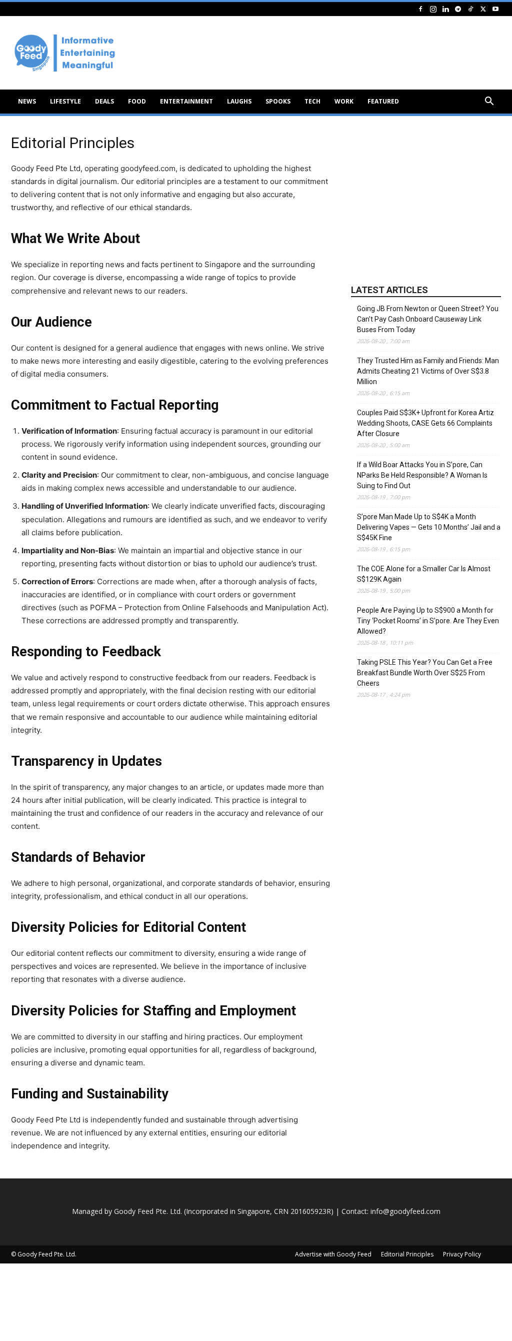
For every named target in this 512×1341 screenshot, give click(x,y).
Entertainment (186, 101)
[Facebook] (420, 9)
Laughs (239, 101)
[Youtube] (495, 9)
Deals (104, 101)
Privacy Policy (462, 1254)
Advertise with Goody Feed (333, 1254)
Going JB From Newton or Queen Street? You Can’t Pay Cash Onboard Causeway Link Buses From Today (427, 319)
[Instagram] (433, 9)
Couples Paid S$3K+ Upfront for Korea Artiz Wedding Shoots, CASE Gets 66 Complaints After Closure (425, 423)
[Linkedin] (445, 9)
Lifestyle (65, 101)
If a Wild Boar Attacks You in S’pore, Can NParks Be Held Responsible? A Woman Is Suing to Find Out (422, 475)
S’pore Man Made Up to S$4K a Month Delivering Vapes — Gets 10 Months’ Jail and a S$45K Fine (428, 527)
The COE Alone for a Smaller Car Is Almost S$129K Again (423, 574)
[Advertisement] (426, 200)
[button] (489, 102)
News (27, 101)
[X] (483, 9)
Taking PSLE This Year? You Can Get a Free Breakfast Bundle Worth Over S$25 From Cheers (424, 672)
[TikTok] (470, 9)
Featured (383, 101)
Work (344, 101)
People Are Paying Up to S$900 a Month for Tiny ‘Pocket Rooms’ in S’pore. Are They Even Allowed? (428, 620)
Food (137, 101)
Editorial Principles (407, 1254)
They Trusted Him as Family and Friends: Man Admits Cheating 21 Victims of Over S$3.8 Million (428, 371)
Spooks (278, 101)
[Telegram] (458, 9)
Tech (312, 101)
